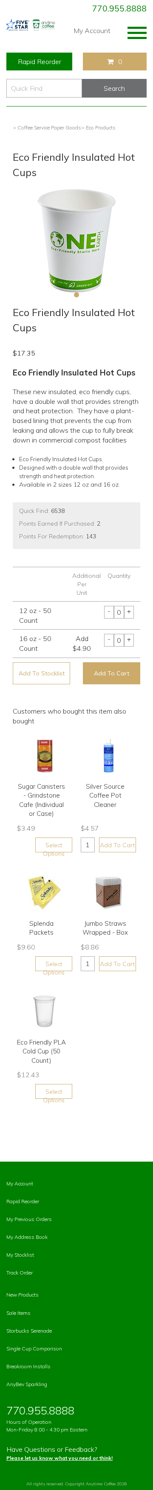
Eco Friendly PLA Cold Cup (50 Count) (41, 1051)
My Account (92, 30)
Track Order (19, 1272)
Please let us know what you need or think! (59, 1458)
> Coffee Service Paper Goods (47, 127)
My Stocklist (20, 1255)
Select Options (54, 846)
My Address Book (27, 1237)
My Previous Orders (29, 1219)
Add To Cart (111, 673)
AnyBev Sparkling (26, 1384)
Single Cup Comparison (34, 1348)
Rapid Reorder (39, 61)
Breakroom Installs (28, 1366)
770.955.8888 (119, 8)
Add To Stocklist (42, 673)
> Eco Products (98, 127)
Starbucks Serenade (29, 1331)
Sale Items (18, 1313)
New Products (22, 1294)
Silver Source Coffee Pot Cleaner (105, 795)
